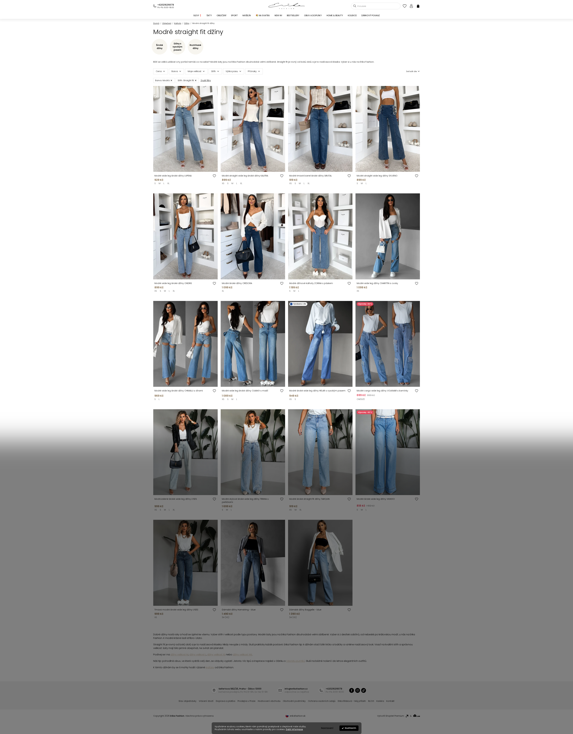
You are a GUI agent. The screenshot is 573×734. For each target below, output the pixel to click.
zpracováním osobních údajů (321, 391)
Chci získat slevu (309, 383)
